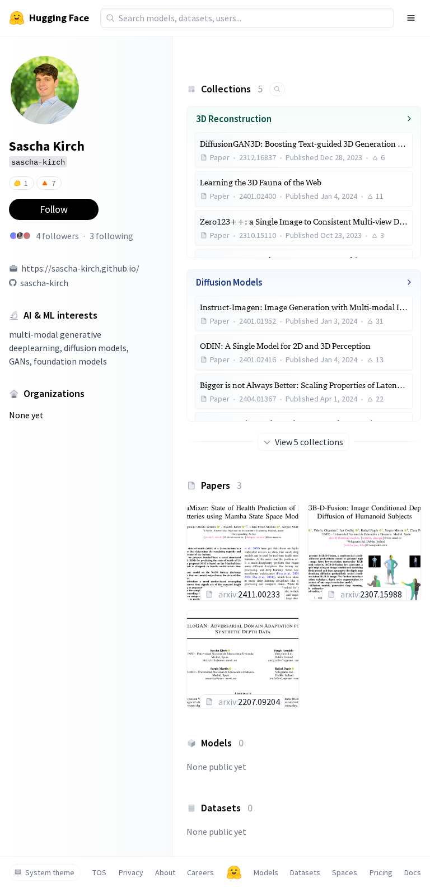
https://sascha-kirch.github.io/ (80, 268)
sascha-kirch (44, 282)
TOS (99, 872)
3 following (111, 235)
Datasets (305, 872)
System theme (49, 872)
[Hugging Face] (234, 872)
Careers (200, 872)
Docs (412, 872)
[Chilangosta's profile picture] (13, 235)
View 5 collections (309, 441)
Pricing (381, 872)
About (165, 872)
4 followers (57, 235)
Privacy (131, 872)
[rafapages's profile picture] (20, 235)
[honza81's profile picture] (26, 235)
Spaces (344, 872)
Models (266, 872)
